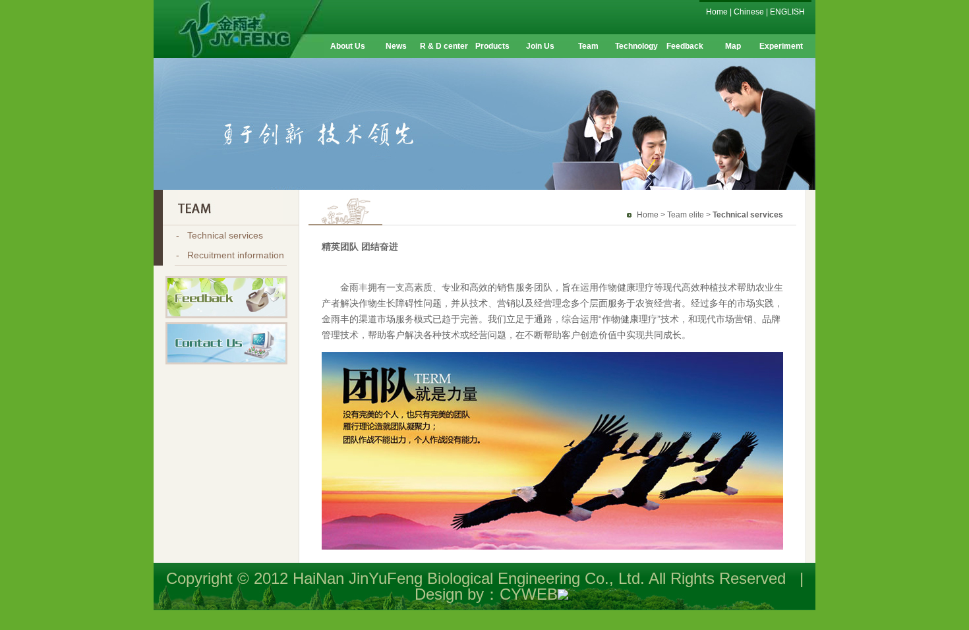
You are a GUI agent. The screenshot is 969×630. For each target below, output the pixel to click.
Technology (636, 46)
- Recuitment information (230, 255)
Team (588, 46)
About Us (347, 46)
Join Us (540, 46)
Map (733, 46)
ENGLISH (787, 11)
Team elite (685, 214)
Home (717, 11)
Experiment (781, 46)
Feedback (684, 46)
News (396, 46)
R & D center (444, 46)
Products (492, 46)
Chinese (749, 11)
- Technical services (219, 235)
